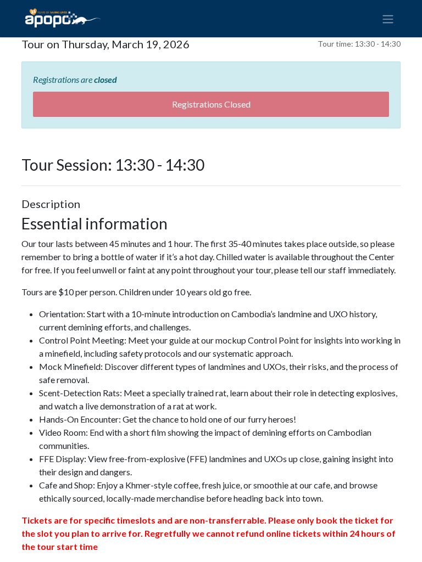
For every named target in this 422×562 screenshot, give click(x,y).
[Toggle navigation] (388, 18)
